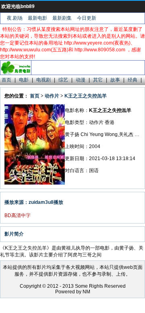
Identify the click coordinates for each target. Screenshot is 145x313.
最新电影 (37, 18)
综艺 (63, 80)
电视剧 (43, 80)
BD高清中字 (17, 215)
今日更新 (86, 18)
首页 (6, 80)
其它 (98, 80)
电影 (24, 80)
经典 (132, 80)
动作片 (52, 96)
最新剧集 (62, 18)
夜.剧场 (15, 18)
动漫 (80, 80)
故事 (115, 80)
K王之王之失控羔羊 (85, 96)
